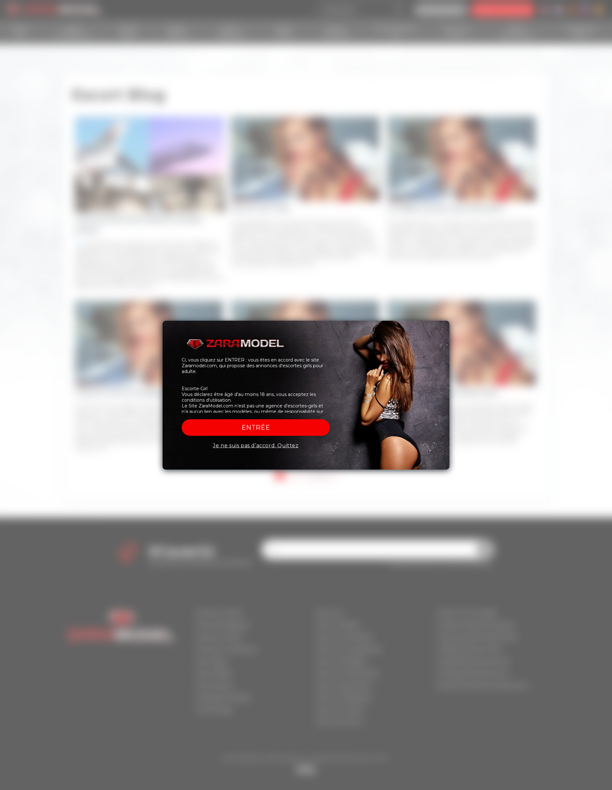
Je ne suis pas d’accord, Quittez (255, 446)
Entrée (256, 427)
